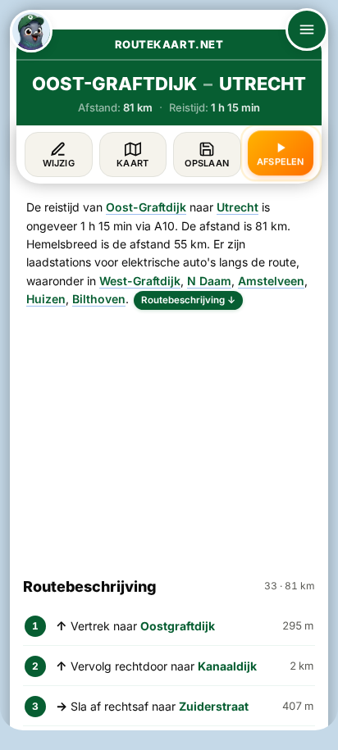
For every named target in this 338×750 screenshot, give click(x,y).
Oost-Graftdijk (146, 207)
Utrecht (237, 207)
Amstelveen (271, 281)
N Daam (209, 281)
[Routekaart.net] (31, 31)
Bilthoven (99, 299)
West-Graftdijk (139, 281)
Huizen (46, 299)
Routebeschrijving (188, 300)
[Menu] (306, 29)
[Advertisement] (169, 436)
